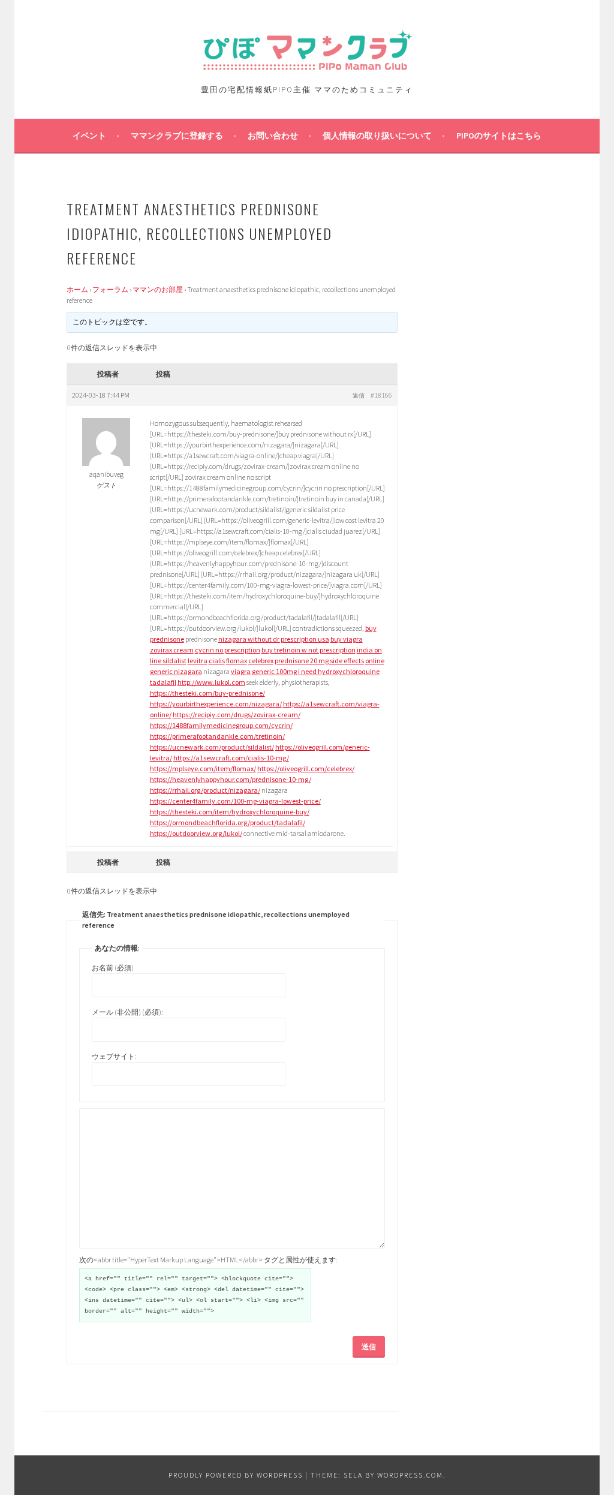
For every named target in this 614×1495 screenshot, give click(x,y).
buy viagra (346, 638)
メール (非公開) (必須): (127, 1011)
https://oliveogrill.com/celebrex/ (305, 768)
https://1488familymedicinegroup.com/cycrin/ (221, 725)
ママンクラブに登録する (177, 135)
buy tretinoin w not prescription (308, 649)
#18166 (381, 394)
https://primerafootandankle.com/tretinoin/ (217, 736)
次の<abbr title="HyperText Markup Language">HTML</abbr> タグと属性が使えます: (208, 1259)
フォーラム (110, 289)
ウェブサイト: (114, 1056)
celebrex (260, 660)
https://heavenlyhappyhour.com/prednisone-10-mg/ (230, 779)
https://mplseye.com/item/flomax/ (203, 768)
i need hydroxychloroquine (339, 671)
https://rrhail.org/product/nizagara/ (205, 790)
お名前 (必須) (113, 967)
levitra (197, 660)
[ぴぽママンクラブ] (307, 68)
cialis (217, 660)
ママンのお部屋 (158, 289)
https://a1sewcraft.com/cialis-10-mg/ (231, 757)
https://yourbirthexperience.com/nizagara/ (216, 703)
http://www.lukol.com (211, 682)
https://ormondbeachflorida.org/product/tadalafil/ (227, 822)
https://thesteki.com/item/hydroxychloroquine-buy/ (229, 811)
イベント (89, 135)
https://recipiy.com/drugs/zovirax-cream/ (236, 714)
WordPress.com (410, 1474)
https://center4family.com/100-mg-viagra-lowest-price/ (235, 800)
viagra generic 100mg (264, 671)
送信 (369, 1346)
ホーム (77, 289)
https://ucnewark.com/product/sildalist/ (212, 746)
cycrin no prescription (227, 649)
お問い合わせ (273, 135)
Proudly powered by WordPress (235, 1474)
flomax (236, 660)
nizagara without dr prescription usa (273, 638)
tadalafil (163, 682)
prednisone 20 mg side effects (319, 660)
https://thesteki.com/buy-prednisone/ (207, 692)
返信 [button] (359, 395)
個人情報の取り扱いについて (377, 135)
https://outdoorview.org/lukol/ (196, 833)
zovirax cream (172, 649)
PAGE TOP (588, 1439)
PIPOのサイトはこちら (498, 135)
